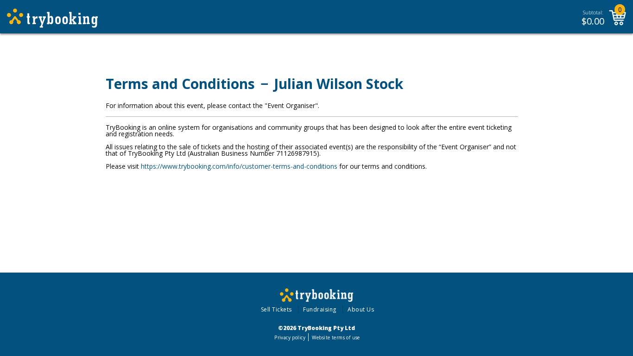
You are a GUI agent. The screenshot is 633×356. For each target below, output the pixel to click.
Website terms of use (336, 337)
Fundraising (319, 309)
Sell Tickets (276, 309)
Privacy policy (289, 337)
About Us (361, 309)
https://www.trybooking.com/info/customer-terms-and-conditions (239, 166)
